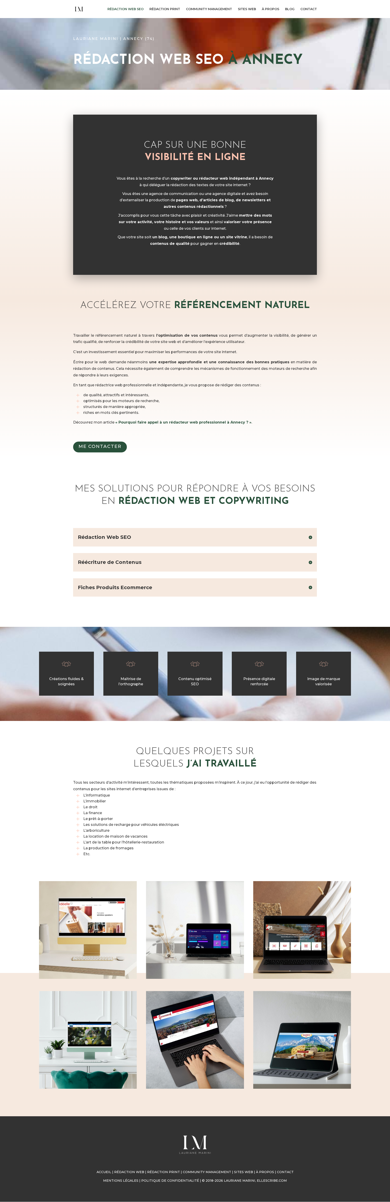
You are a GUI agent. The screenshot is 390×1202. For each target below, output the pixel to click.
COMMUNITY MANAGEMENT (209, 9)
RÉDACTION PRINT (164, 9)
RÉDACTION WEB (129, 1172)
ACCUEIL (104, 1172)
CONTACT (308, 9)
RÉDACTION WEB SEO (125, 9)
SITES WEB (247, 9)
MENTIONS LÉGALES (120, 1181)
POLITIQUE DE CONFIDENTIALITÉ (170, 1181)
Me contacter (100, 446)
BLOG (290, 9)
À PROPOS (270, 9)
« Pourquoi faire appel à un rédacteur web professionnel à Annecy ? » (183, 422)
